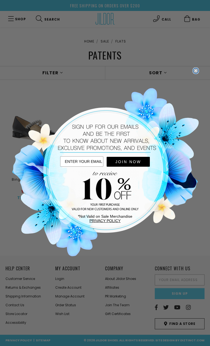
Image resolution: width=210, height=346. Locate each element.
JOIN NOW (128, 162)
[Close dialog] (196, 70)
